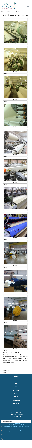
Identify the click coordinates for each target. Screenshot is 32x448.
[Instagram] (2, 431)
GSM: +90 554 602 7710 (16, 416)
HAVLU (16, 380)
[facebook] (2, 427)
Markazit (16, 433)
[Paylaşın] (5, 370)
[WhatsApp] (2, 435)
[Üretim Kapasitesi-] (15, 32)
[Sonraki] (5, 372)
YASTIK (16, 393)
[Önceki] (3, 372)
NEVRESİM (16, 377)
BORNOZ (16, 383)
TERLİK (16, 397)
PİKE (16, 387)
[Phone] (2, 439)
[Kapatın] (3, 370)
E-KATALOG (16, 403)
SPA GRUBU (16, 390)
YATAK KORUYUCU (16, 400)
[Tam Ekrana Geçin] (6, 370)
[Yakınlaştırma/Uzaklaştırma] (8, 370)
